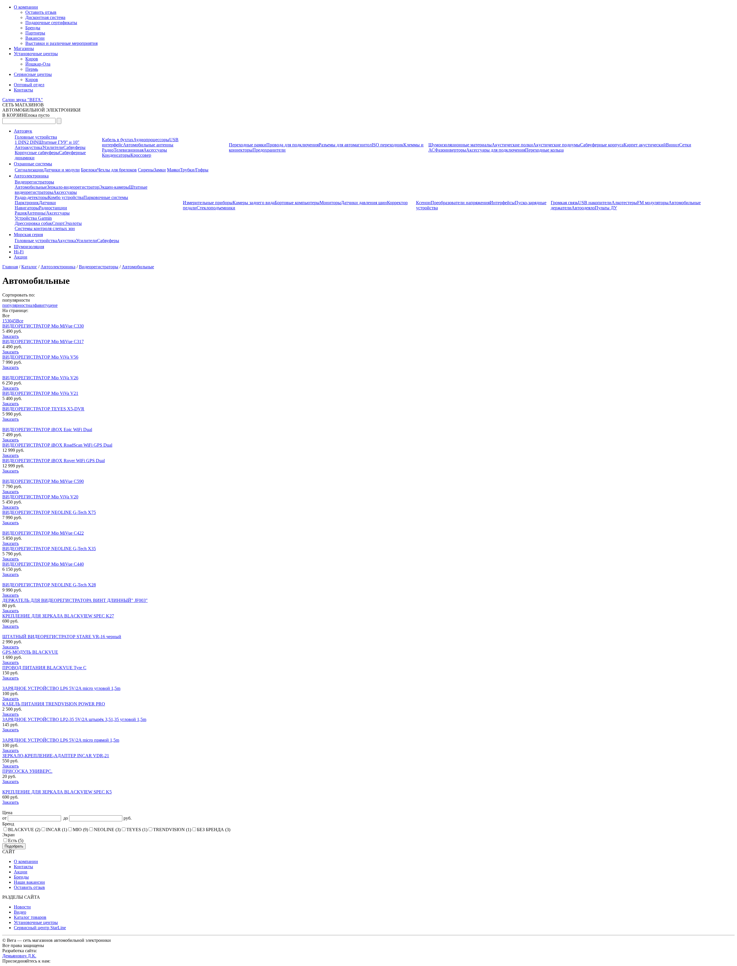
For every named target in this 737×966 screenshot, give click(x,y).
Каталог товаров (30, 917)
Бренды (32, 27)
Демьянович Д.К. (19, 955)
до (65, 818)
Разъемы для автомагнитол (345, 144)
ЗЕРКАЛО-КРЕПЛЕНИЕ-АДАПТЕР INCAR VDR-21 (55, 755)
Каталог (29, 266)
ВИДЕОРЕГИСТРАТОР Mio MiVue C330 (43, 326)
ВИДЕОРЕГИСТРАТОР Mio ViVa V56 (40, 357)
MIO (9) (80, 829)
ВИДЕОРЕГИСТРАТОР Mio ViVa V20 (40, 496)
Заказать (10, 336)
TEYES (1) (136, 829)
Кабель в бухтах (117, 139)
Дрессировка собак (33, 223)
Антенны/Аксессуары (48, 213)
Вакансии (35, 38)
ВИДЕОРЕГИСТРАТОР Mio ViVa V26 (40, 377)
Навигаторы (27, 207)
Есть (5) (15, 840)
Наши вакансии (29, 882)
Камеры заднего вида (254, 202)
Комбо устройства (65, 197)
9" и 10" (71, 142)
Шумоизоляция (29, 246)
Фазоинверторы (450, 150)
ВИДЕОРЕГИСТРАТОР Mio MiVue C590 (43, 481)
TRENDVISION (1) (172, 829)
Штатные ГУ (51, 142)
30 (9, 320)
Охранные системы (33, 163)
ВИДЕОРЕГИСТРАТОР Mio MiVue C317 (43, 341)
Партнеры (35, 32)
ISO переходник (387, 144)
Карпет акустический (645, 144)
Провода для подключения (292, 144)
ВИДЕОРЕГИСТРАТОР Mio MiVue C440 (43, 564)
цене (53, 305)
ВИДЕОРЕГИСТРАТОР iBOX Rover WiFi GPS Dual (53, 460)
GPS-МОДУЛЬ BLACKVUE (30, 652)
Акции (20, 257)
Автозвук (23, 131)
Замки (160, 169)
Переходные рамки (247, 144)
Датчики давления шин (364, 202)
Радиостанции (53, 207)
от (5, 818)
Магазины (24, 48)
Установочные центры (36, 53)
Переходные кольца (544, 150)
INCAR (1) (56, 829)
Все (19, 320)
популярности (16, 305)
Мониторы (330, 202)
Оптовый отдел (29, 84)
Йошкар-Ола (37, 64)
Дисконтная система (45, 17)
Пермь (31, 69)
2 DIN (32, 142)
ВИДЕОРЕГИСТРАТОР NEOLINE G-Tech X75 (49, 512)
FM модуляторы (652, 202)
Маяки (173, 169)
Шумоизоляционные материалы (460, 144)
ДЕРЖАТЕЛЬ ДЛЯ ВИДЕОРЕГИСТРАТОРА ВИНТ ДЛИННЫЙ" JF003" (75, 600)
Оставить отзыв (40, 12)
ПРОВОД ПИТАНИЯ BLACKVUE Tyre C (44, 667)
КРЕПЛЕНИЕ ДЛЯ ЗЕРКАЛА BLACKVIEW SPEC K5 (57, 791)
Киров (31, 58)
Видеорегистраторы (34, 181)
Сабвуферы (74, 147)
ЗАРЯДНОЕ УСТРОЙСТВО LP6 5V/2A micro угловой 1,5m (61, 688)
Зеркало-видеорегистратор (73, 187)
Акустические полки (512, 144)
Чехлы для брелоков (117, 169)
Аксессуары (155, 150)
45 (14, 320)
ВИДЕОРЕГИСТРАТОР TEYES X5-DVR (43, 408)
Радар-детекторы (31, 197)
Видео (20, 912)
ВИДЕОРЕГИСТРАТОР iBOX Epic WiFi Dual (47, 429)
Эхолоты (73, 223)
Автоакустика (28, 147)
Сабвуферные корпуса (602, 144)
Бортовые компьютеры (297, 202)
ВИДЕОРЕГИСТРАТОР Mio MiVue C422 (43, 533)
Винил (672, 144)
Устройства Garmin (33, 218)
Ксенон (423, 202)
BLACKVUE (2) (24, 829)
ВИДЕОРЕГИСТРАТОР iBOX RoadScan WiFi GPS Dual (57, 445)
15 (4, 320)
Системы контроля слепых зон (45, 228)
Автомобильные (31, 187)
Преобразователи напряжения (460, 202)
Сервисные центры (33, 74)
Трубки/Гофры (194, 169)
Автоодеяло (583, 207)
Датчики (47, 202)
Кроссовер (140, 155)
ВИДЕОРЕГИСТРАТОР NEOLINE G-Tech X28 (49, 584)
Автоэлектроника (31, 175)
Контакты (23, 89)
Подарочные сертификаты (51, 22)
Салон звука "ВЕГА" (22, 99)
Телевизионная (128, 150)
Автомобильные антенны (148, 144)
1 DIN (20, 142)
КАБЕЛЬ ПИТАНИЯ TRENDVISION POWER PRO (53, 703)
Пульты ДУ (606, 207)
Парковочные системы (105, 197)
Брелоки (89, 169)
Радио (108, 150)
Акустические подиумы (556, 144)
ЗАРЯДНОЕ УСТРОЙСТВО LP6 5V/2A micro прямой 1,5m (60, 740)
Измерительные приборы (208, 202)
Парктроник (27, 202)
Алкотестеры (624, 202)
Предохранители (269, 150)
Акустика (66, 240)
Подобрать (14, 846)
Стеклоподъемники (216, 207)
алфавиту (39, 305)
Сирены (146, 169)
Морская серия (28, 234)
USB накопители (594, 202)
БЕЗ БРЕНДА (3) (213, 829)
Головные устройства (36, 137)
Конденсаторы (116, 155)
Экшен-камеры (114, 187)
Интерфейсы (502, 202)
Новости (22, 906)
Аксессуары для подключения (495, 150)
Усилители (52, 147)
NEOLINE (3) (107, 829)
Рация (20, 213)
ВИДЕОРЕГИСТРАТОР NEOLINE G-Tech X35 (49, 548)
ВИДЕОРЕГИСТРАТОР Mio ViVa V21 (40, 393)
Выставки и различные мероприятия (61, 43)
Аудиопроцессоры (151, 139)
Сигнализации (29, 169)
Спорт (58, 223)
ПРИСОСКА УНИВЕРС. (27, 771)
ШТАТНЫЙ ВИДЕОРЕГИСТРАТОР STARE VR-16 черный (61, 636)
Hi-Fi (19, 251)
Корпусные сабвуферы (37, 152)
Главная (10, 266)
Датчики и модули (61, 169)
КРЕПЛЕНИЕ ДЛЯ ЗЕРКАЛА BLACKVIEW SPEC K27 (58, 615)
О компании (26, 7)
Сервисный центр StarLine (40, 927)
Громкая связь (564, 202)
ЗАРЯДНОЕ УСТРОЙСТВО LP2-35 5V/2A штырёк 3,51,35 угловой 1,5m (74, 719)
